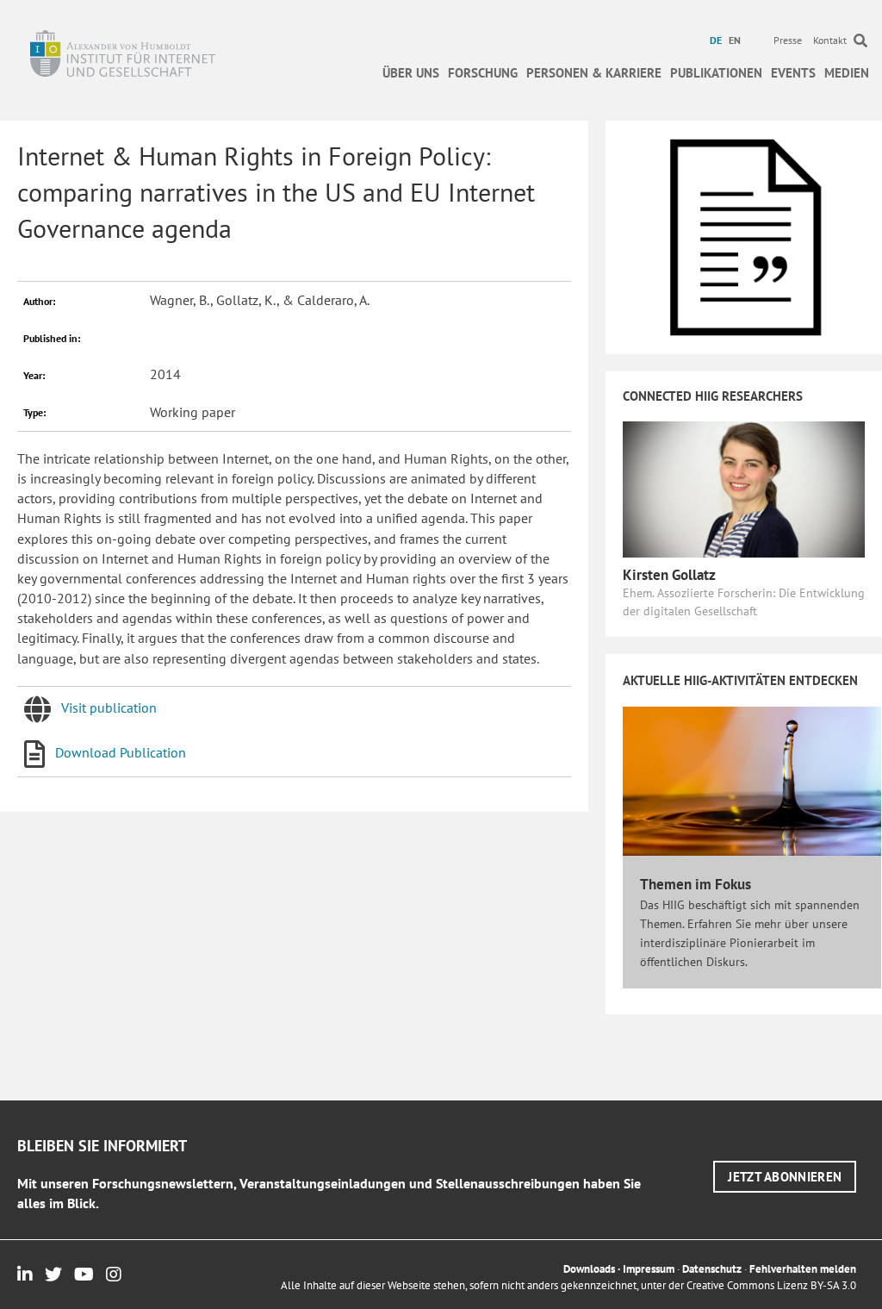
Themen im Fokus (695, 884)
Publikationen (716, 73)
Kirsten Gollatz (669, 574)
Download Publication (120, 752)
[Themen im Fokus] (752, 780)
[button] (784, 1177)
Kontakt (830, 40)
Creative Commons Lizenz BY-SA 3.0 (771, 1285)
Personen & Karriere (594, 73)
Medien (846, 73)
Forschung (483, 73)
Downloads (589, 1269)
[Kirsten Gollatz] (744, 487)
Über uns (410, 73)
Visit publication (109, 707)
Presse (787, 40)
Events (793, 73)
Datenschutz (712, 1269)
